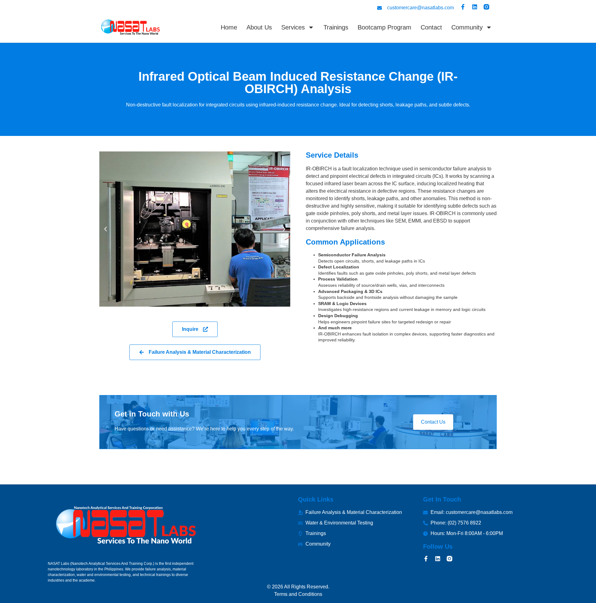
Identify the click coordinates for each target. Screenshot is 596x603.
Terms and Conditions (298, 594)
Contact (431, 27)
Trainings (335, 27)
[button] (105, 229)
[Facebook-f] (463, 7)
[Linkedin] (474, 7)
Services (293, 27)
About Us (259, 27)
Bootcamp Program (384, 27)
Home (229, 27)
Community (467, 27)
